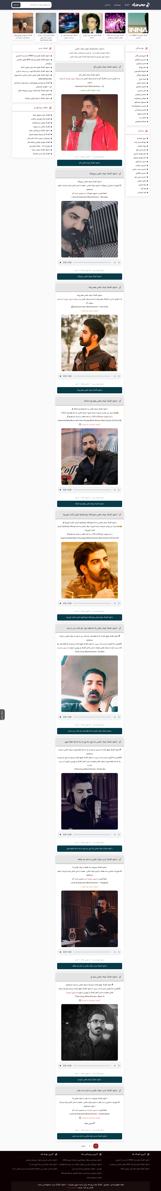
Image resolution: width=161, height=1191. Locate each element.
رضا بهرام (142, 67)
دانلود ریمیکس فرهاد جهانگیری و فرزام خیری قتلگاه (82, 1160)
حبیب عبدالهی (140, 161)
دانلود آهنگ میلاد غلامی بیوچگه (104, 173)
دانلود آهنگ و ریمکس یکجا (39, 130)
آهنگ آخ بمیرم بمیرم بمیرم (39, 134)
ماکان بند (142, 117)
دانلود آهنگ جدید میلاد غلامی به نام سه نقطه (98, 859)
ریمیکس (117, 5)
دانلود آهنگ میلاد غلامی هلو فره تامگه (101, 401)
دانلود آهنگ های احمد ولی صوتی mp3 (35, 67)
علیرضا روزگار (141, 75)
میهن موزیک (70, 78)
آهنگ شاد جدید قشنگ (41, 153)
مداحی (107, 5)
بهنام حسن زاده (140, 142)
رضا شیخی (142, 184)
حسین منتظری (140, 59)
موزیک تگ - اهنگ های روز (40, 146)
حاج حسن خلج (141, 150)
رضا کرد (143, 188)
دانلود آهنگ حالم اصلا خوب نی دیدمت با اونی (33, 71)
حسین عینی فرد (140, 177)
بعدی (83, 1146)
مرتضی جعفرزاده (140, 98)
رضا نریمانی (142, 192)
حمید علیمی (141, 181)
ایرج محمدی (141, 138)
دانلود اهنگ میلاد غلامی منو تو (104, 976)
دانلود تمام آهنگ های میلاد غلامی (89, 48)
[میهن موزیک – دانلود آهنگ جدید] (141, 4)
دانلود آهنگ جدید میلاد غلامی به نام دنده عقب (97, 1090)
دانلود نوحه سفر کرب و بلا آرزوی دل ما (43, 1164)
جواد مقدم (142, 146)
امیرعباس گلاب (140, 56)
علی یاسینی (141, 90)
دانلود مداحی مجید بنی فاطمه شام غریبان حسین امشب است (34, 1169)
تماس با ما (72, 1187)
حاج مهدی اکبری (140, 153)
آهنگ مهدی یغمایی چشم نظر (39, 142)
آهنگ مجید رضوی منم (41, 115)
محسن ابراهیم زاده (139, 106)
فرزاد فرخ (142, 79)
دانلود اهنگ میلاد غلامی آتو (106, 67)
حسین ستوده (141, 165)
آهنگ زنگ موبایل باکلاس (40, 119)
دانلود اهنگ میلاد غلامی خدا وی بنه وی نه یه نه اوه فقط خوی (91, 742)
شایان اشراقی (141, 86)
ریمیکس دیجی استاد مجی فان (38, 138)
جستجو (16, 5)
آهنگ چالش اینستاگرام (41, 123)
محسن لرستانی (140, 110)
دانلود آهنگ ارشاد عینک (41, 150)
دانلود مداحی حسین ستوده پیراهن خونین (41, 1160)
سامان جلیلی (141, 83)
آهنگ (127, 5)
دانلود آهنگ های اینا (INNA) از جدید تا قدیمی (33, 56)
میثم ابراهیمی (140, 121)
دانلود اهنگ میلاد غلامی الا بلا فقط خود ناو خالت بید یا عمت (92, 628)
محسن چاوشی (140, 94)
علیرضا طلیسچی (140, 71)
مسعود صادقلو (140, 102)
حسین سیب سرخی (139, 169)
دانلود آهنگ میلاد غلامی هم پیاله (103, 287)
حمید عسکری (141, 63)
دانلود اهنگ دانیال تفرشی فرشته (37, 98)
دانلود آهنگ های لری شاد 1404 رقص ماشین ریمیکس (130, 1164)
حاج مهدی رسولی (139, 157)
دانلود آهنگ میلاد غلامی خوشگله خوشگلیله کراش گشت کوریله (90, 514)
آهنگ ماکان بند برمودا (41, 126)
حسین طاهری (141, 173)
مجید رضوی (141, 114)
